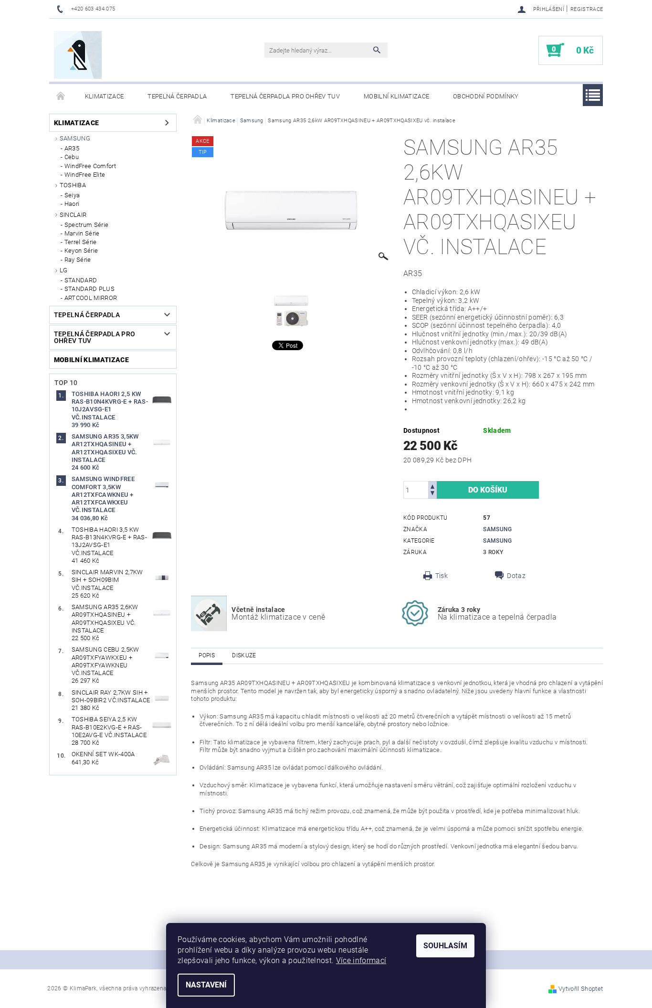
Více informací (361, 960)
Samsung (75, 138)
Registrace (586, 9)
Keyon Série (81, 250)
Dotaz (516, 575)
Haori (72, 203)
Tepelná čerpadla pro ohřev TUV (285, 96)
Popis (207, 655)
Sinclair (73, 214)
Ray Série (77, 259)
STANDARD (80, 280)
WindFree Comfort (90, 166)
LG (64, 270)
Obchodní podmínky (485, 96)
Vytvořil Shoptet (580, 988)
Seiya (72, 195)
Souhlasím (445, 945)
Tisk (441, 575)
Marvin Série (82, 233)
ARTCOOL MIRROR (90, 297)
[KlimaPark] (78, 55)
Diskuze (244, 655)
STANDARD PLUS (89, 288)
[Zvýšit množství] (432, 485)
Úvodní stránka (61, 96)
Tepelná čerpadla (177, 96)
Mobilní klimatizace (396, 96)
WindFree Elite (84, 174)
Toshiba (73, 185)
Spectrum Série (86, 224)
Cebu (71, 157)
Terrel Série (80, 242)
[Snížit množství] (432, 494)
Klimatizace (104, 96)
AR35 (71, 148)
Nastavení (206, 984)
